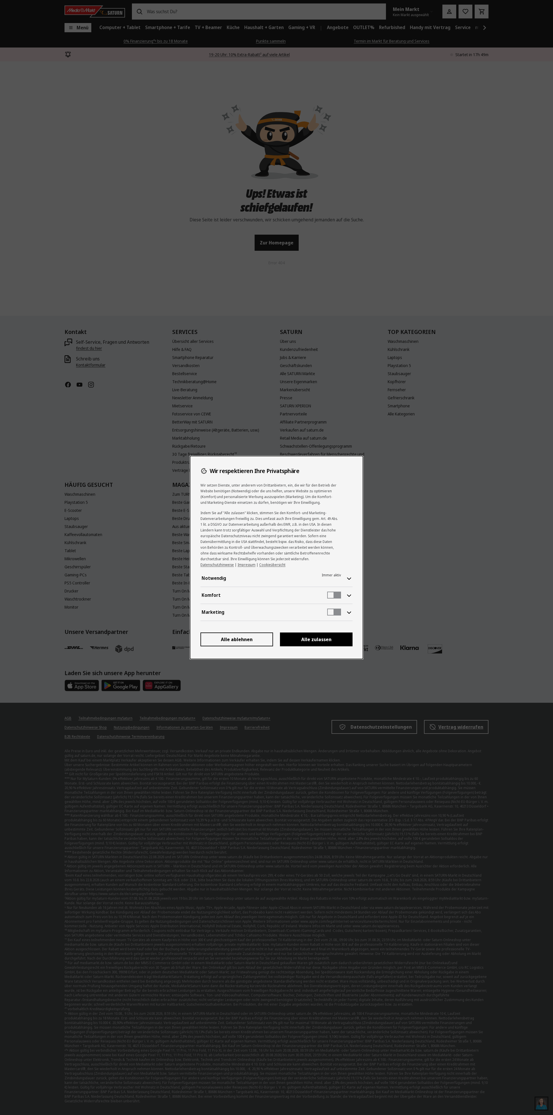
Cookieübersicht (272, 564)
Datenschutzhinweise (217, 564)
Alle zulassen (316, 639)
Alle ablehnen (237, 639)
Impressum (246, 564)
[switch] (334, 595)
